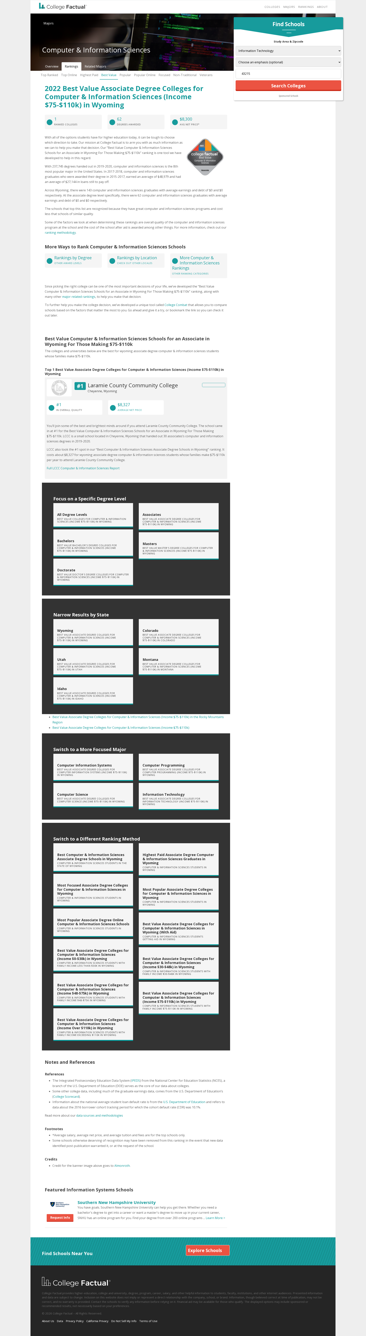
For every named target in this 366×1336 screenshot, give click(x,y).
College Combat (176, 305)
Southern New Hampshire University (117, 1202)
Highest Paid (89, 75)
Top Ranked (49, 75)
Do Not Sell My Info (123, 1321)
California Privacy (97, 1321)
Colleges (272, 7)
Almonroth (122, 1166)
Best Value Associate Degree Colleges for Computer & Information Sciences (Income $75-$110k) (120, 728)
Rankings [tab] (71, 66)
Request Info (60, 1217)
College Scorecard (66, 1096)
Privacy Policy (75, 1321)
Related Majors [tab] (95, 66)
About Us (48, 1321)
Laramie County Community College (133, 385)
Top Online (69, 75)
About (322, 7)
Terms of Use (148, 1321)
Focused (164, 75)
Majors (289, 7)
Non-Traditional (185, 75)
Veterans (206, 75)
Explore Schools (205, 1250)
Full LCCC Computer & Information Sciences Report (83, 468)
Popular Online (145, 75)
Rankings (306, 7)
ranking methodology (60, 232)
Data (60, 1321)
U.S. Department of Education (184, 1102)
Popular (125, 75)
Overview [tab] (51, 66)
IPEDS (135, 1080)
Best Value (108, 75)
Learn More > (215, 1218)
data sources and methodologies (99, 1115)
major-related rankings (78, 297)
